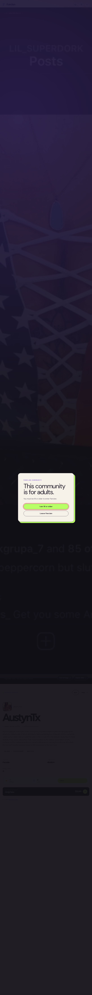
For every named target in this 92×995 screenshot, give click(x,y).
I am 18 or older (46, 506)
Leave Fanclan (46, 513)
